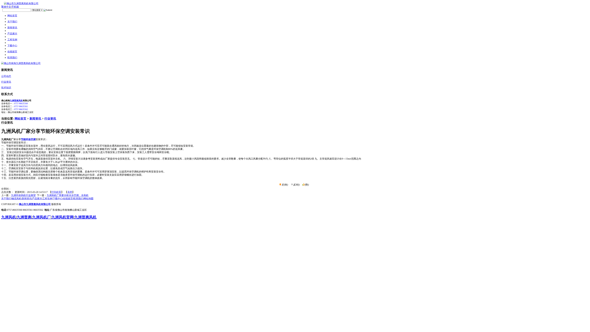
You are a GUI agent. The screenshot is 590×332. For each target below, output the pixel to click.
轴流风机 (16, 198)
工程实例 (47, 198)
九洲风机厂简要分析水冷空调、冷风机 (67, 195)
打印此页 (56, 192)
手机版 (15, 6)
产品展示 (37, 198)
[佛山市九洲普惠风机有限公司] (19, 3)
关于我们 (6, 198)
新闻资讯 (35, 118)
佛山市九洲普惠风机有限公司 (35, 204)
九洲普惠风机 (16, 100)
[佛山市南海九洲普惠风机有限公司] (21, 63)
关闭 (69, 192)
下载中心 (58, 198)
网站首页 (20, 118)
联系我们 (78, 198)
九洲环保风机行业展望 (23, 195)
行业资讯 (50, 118)
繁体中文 (6, 6)
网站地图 (88, 198)
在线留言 (68, 198)
